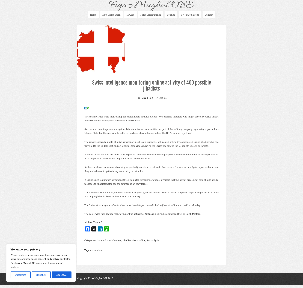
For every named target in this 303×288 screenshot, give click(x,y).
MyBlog (130, 14)
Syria (156, 240)
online (142, 240)
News (135, 240)
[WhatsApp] (88, 107)
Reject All (41, 274)
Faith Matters (193, 213)
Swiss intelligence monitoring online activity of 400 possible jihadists (151, 86)
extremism (96, 250)
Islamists (116, 240)
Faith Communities (150, 14)
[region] (41, 263)
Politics (171, 14)
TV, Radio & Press (190, 14)
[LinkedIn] (85, 107)
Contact (209, 14)
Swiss (149, 240)
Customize (20, 274)
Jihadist (126, 240)
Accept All (61, 274)
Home (93, 14)
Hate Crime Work (111, 14)
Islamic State (104, 240)
